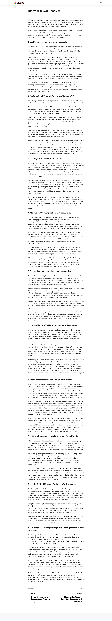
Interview (32, 593)
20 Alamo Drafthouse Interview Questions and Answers (71, 599)
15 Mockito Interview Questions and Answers (40, 598)
